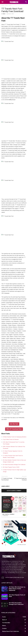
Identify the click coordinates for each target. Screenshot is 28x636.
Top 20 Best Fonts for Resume (11, 439)
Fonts (10, 5)
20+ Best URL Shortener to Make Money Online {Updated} (17, 588)
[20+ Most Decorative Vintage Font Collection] (4, 605)
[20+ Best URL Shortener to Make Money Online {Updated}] (4, 589)
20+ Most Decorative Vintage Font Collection (14, 464)
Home (2, 5)
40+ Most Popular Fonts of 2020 (11, 467)
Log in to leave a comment (14, 490)
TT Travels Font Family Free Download (6, 479)
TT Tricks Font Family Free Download (20, 479)
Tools (6, 5)
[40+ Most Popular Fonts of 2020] (4, 597)
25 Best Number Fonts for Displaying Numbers (14, 437)
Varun (4, 13)
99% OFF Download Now (14, 429)
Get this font (14, 424)
